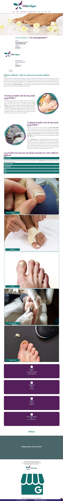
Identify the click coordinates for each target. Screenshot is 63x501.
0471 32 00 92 (17, 48)
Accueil (13, 11)
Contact (49, 11)
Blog (46, 11)
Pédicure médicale (24, 11)
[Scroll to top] (61, 499)
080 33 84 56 (17, 47)
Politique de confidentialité (36, 498)
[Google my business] (32, 496)
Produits (39, 11)
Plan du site (24, 498)
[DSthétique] (19, 9)
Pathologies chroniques (32, 11)
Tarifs (43, 11)
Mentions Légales (29, 498)
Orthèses (17, 11)
